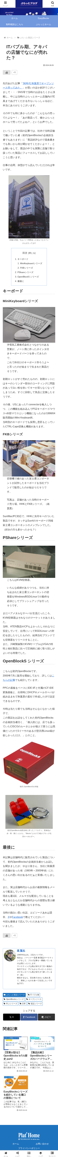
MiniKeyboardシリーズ (31, 263)
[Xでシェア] (9, 923)
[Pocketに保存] (22, 932)
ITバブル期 (34, 995)
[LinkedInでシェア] (22, 940)
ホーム (16, 1144)
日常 (24, 1004)
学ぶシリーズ (11, 1004)
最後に (20, 281)
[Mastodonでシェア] (22, 923)
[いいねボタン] (7, 72)
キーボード (22, 259)
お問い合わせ (42, 1144)
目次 (24, 253)
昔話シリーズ (36, 1004)
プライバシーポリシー (29, 1148)
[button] (46, 1017)
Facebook (17, 917)
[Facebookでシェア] (48, 923)
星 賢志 (21, 950)
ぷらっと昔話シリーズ (15, 995)
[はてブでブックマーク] (9, 932)
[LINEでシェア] (35, 932)
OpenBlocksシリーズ (15, 999)
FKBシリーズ (26, 268)
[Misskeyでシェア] (35, 923)
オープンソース (34, 999)
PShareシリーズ (25, 272)
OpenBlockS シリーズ (28, 276)
